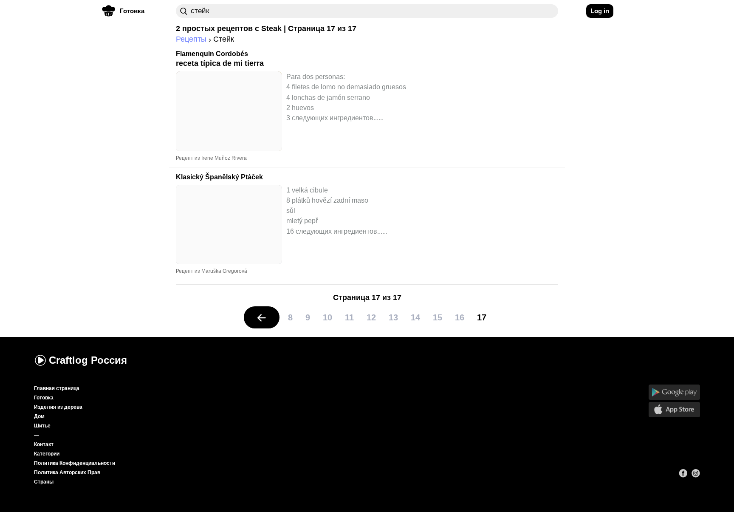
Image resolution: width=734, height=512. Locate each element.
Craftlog (88, 360)
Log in (599, 10)
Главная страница (56, 388)
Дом (39, 416)
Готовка (44, 397)
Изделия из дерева (58, 407)
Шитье (42, 425)
